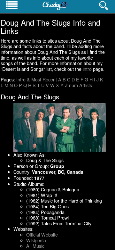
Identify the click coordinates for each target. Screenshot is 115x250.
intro (87, 68)
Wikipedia (36, 240)
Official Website (42, 234)
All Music (35, 245)
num (73, 85)
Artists (85, 85)
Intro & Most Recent (36, 79)
